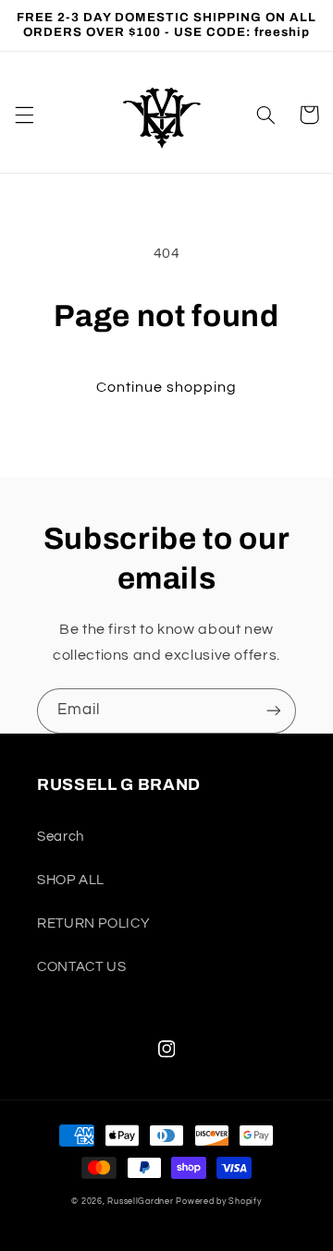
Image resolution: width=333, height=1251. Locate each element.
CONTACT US (81, 967)
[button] (24, 114)
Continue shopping (167, 387)
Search (60, 837)
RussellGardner (140, 1201)
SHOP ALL (71, 880)
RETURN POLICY (93, 923)
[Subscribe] (274, 711)
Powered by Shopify (218, 1201)
